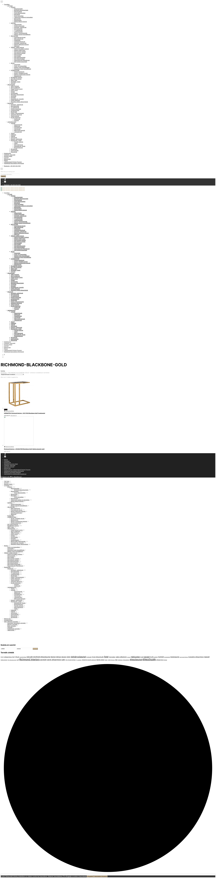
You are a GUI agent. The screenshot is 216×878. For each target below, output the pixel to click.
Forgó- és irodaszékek (20, 66)
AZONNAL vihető (15, 81)
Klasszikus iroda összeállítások (22, 69)
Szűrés (35, 648)
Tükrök (13, 133)
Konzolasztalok (18, 28)
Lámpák (13, 123)
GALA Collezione (15, 87)
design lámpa (56, 657)
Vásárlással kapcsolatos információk (14, 163)
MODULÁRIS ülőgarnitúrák (18, 541)
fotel (106, 656)
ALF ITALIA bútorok (16, 79)
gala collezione (121, 657)
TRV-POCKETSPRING (70, 660)
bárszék (30, 657)
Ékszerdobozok (18, 147)
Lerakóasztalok (18, 31)
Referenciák (7, 159)
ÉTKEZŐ (13, 7)
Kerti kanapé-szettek (20, 51)
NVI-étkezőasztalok (12, 660)
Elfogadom (90, 876)
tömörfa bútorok (91, 660)
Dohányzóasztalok (19, 26)
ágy (116, 660)
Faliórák (13, 136)
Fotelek (13, 91)
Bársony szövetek (12, 624)
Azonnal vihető (8, 156)
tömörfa (84, 660)
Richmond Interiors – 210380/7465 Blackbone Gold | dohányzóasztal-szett (24, 449)
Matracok (16, 46)
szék (63, 660)
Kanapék (13, 97)
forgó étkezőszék (98, 657)
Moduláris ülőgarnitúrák (17, 94)
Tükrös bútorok (15, 116)
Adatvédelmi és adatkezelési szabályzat (15, 474)
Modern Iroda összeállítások (15, 551)
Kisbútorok (10, 103)
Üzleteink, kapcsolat (9, 154)
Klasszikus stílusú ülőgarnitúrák (19, 101)
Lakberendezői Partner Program (13, 162)
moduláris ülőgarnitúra (196, 657)
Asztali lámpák (18, 124)
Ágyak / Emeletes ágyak (21, 73)
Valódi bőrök (11, 630)
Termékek (7, 4)
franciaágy (112, 657)
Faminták (10, 627)
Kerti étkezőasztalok (19, 57)
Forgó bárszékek (18, 16)
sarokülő (43, 660)
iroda (141, 657)
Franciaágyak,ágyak (19, 37)
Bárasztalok (17, 18)
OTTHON (10, 6)
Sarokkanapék (15, 540)
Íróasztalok (17, 64)
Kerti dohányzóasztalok (20, 61)
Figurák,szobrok (18, 142)
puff (18, 660)
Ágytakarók (14, 149)
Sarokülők (13, 96)
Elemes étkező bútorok (20, 21)
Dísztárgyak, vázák (16, 140)
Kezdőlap (4, 373)
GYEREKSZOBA (15, 70)
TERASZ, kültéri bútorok (17, 47)
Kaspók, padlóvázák (16, 139)
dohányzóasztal (78, 656)
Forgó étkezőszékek (19, 13)
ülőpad (165, 660)
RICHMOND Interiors (16, 77)
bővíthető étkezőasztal (41, 657)
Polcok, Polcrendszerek (20, 33)
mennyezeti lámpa (183, 657)
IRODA (12, 63)
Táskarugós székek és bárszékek (23, 17)
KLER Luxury (14, 90)
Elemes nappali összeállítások (22, 34)
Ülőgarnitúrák (18, 24)
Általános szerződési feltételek (12, 472)
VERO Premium (15, 86)
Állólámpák (17, 126)
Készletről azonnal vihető (11, 464)
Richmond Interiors (29, 659)
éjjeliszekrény (126, 660)
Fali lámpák (17, 129)
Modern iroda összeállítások (22, 67)
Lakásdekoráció (11, 122)
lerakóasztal (174, 657)
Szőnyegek (14, 137)
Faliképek (13, 134)
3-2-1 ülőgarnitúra (6, 657)
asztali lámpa (23, 657)
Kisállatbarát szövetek (13, 628)
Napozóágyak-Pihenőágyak (22, 60)
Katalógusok (7, 153)
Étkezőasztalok (18, 8)
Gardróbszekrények (19, 41)
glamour (129, 657)
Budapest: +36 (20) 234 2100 (12, 166)
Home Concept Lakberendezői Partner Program (17, 469)
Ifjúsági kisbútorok (19, 71)
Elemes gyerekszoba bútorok (22, 74)
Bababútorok (17, 76)
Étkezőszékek (18, 11)
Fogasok (16, 120)
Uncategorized (8, 620)
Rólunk (6, 160)
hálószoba (135, 657)
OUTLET (13, 83)
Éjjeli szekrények (18, 38)
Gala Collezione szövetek (11, 621)
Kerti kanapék (18, 54)
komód (161, 657)
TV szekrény (79, 660)
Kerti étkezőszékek (19, 59)
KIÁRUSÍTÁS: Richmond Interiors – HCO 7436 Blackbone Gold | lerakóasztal (24, 413)
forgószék (89, 657)
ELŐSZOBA (10, 515)
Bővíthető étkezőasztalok (21, 10)
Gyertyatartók (14, 150)
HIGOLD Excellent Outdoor (21, 49)
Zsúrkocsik (17, 119)
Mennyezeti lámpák (19, 130)
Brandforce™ (18, 477)
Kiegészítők (7, 567)
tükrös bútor (100, 660)
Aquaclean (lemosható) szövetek (16, 623)
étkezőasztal (136, 659)
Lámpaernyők (18, 132)
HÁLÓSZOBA (14, 36)
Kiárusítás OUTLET (9, 467)
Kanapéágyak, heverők (17, 99)
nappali (207, 657)
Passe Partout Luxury (17, 89)
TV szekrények (18, 30)
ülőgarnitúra (160, 660)
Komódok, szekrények (20, 27)
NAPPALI (13, 23)
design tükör (66, 657)
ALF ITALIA (15, 657)
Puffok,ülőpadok (15, 100)
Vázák (16, 143)
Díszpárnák (14, 152)
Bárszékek (17, 14)
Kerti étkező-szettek (19, 53)
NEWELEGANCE (4, 660)
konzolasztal (167, 657)
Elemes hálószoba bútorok (21, 44)
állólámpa (120, 660)
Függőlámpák (18, 127)
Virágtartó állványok (16, 114)
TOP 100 (6, 481)
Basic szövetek (11, 626)
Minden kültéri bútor (19, 50)
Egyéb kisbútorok (16, 117)
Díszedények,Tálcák (19, 146)
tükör (106, 660)
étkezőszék (149, 659)
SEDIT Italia (14, 80)
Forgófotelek (14, 93)
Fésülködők (17, 40)
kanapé (147, 657)
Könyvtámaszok (18, 144)
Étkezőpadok (18, 20)
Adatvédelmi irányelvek (100, 876)
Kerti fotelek (17, 56)
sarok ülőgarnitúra (54, 660)
